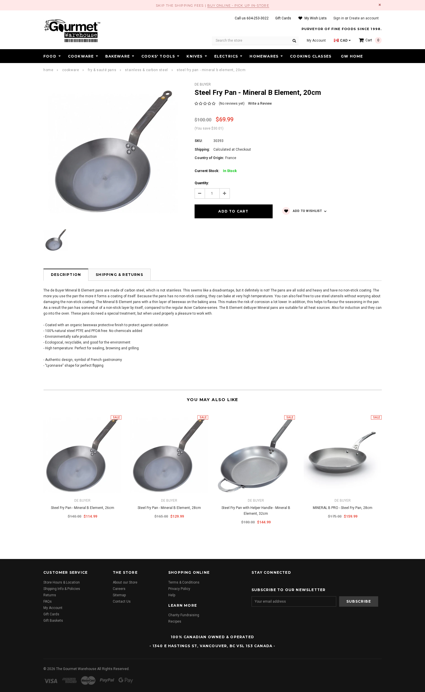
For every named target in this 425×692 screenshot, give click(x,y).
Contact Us (122, 601)
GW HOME (352, 56)
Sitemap (119, 595)
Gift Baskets (53, 621)
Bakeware (117, 56)
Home (48, 70)
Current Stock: (216, 171)
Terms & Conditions (183, 582)
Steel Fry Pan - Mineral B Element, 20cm (211, 70)
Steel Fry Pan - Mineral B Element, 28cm (169, 508)
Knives (194, 56)
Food (49, 56)
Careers (119, 589)
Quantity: (202, 183)
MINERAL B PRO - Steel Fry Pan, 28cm (342, 508)
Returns (49, 595)
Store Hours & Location (61, 582)
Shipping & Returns (119, 274)
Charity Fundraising (183, 615)
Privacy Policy (179, 589)
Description (66, 274)
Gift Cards (51, 614)
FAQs (47, 601)
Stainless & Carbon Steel (146, 70)
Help (171, 595)
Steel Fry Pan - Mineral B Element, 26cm (82, 508)
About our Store (125, 582)
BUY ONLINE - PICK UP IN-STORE (238, 5)
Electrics (226, 56)
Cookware (81, 56)
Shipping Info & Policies (61, 589)
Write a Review (260, 104)
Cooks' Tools (158, 56)
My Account (52, 608)
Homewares (264, 56)
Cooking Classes (310, 56)
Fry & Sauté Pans (102, 70)
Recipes (174, 621)
